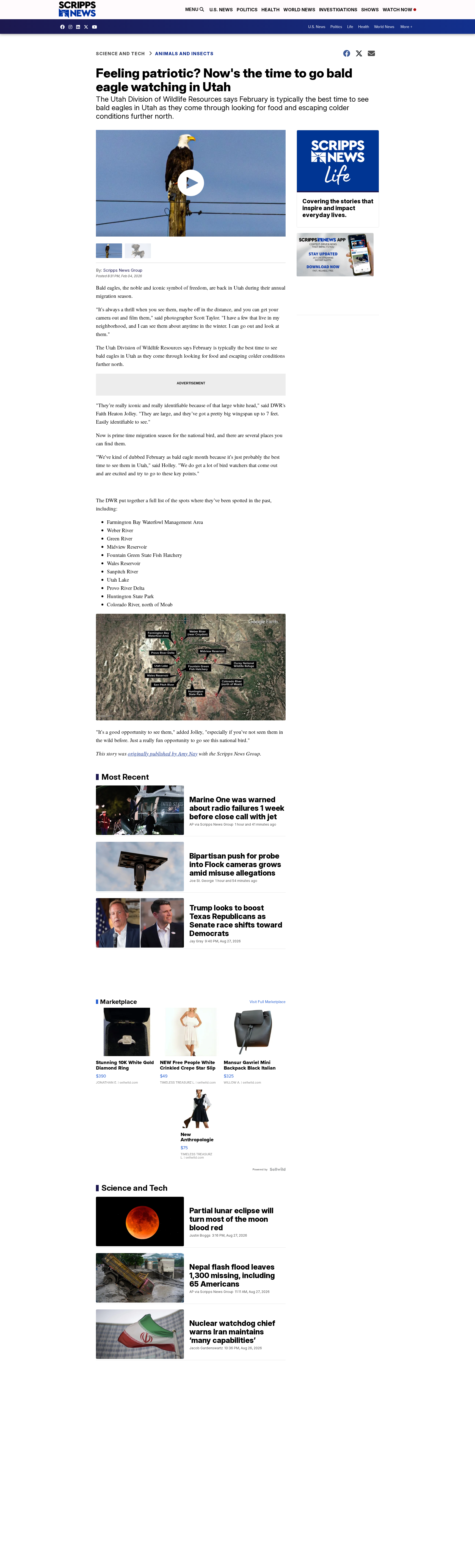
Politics (247, 9)
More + (406, 26)
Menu (192, 9)
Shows (370, 9)
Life (350, 26)
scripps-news (79, 27)
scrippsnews (63, 27)
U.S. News (221, 9)
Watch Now (398, 9)
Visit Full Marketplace (268, 1002)
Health (270, 9)
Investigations (338, 9)
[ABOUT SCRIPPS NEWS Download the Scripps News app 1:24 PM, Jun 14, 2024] (338, 274)
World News (299, 9)
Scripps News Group (122, 270)
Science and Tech (120, 53)
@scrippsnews (96, 27)
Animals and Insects (184, 53)
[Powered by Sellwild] (278, 1169)
